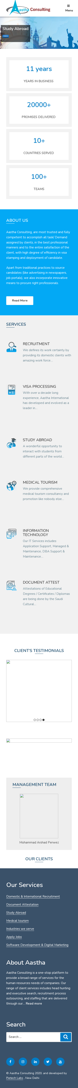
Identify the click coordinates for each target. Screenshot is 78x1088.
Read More (19, 300)
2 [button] (38, 720)
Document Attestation (22, 904)
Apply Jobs (14, 937)
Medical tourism (17, 921)
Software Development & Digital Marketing (37, 945)
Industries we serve (20, 929)
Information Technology (36, 532)
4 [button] (43, 720)
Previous (18, 819)
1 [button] (35, 720)
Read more (34, 1003)
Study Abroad (37, 439)
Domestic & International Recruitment (33, 896)
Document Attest (41, 582)
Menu (69, 10)
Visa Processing (39, 386)
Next (60, 819)
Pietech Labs (14, 1078)
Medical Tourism (40, 482)
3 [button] (41, 720)
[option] (39, 691)
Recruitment (36, 343)
